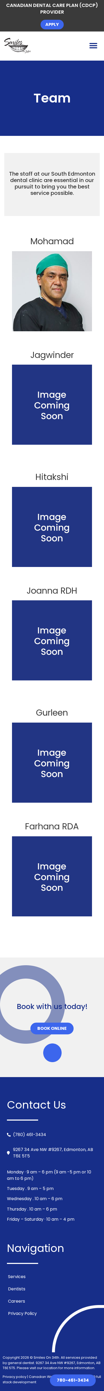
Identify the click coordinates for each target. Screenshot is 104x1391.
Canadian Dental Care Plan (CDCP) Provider (52, 8)
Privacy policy (15, 1376)
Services (17, 1277)
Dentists (16, 1289)
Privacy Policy (22, 1313)
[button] (93, 45)
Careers (16, 1301)
